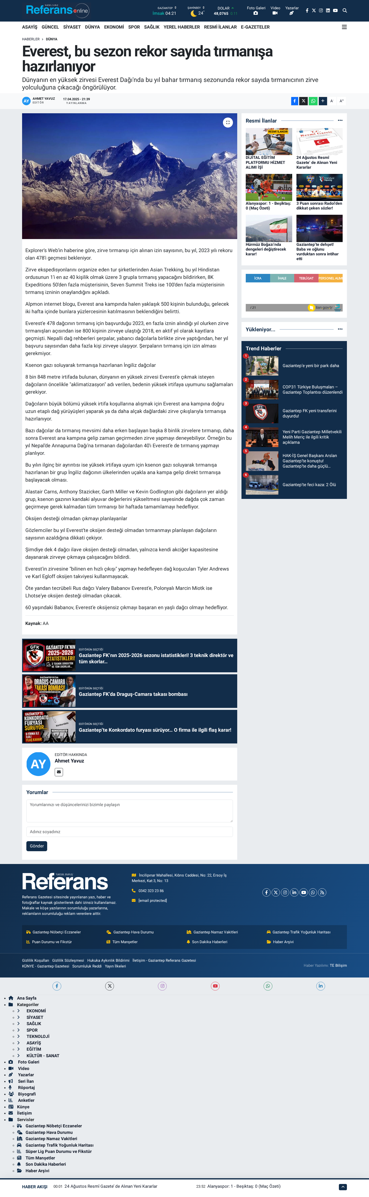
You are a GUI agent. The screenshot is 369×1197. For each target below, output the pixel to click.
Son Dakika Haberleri (209, 942)
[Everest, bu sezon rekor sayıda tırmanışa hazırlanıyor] (129, 176)
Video (23, 1068)
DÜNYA (92, 27)
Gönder (37, 845)
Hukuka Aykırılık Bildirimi (108, 960)
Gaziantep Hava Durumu (133, 932)
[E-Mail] (59, 772)
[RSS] (322, 892)
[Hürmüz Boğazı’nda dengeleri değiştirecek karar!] (269, 228)
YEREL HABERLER (182, 27)
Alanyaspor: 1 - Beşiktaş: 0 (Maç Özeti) (268, 205)
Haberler (31, 39)
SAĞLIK (151, 27)
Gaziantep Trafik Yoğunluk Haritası (302, 932)
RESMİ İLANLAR (220, 27)
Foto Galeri (28, 1061)
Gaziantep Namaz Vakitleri (216, 932)
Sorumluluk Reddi (87, 966)
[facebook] (56, 986)
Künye (23, 1106)
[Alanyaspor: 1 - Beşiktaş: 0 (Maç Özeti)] (269, 186)
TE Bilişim (338, 965)
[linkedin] (320, 986)
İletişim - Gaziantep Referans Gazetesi (164, 960)
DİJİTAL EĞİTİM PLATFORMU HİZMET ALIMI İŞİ (265, 162)
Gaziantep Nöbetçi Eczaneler (57, 932)
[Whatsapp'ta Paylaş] (313, 101)
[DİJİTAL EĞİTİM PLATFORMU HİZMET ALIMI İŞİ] (269, 141)
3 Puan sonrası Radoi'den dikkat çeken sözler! (319, 205)
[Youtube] (303, 892)
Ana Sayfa (26, 998)
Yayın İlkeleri (115, 966)
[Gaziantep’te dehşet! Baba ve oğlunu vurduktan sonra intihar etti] (319, 228)
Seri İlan (25, 1081)
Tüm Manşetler (125, 942)
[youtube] (215, 986)
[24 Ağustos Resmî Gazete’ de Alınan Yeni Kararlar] (319, 141)
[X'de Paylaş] (303, 101)
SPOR (134, 27)
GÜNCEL (50, 27)
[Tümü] (340, 120)
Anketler (25, 1100)
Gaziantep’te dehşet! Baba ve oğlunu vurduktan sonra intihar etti (317, 251)
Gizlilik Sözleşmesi (68, 960)
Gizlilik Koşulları (35, 960)
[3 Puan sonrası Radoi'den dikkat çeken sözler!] (319, 186)
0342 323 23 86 (151, 891)
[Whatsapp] (313, 892)
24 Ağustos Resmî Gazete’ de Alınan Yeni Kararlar (316, 162)
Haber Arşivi (283, 942)
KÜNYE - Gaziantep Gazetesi (45, 966)
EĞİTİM (33, 1049)
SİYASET (72, 27)
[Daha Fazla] (323, 101)
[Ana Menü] (344, 27)
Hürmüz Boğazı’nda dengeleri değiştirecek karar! (266, 249)
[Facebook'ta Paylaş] (294, 101)
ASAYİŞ (29, 27)
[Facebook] (266, 892)
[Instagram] (285, 892)
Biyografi (26, 1094)
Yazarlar (25, 1074)
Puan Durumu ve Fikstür (52, 942)
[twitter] (109, 986)
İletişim (24, 1113)
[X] (276, 892)
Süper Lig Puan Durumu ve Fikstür (59, 1151)
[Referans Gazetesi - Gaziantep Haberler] (56, 10)
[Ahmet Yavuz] (38, 763)
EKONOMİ (114, 27)
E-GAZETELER (255, 27)
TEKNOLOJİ (37, 1036)
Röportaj (26, 1087)
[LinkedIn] (294, 892)
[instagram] (162, 986)
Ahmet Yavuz (69, 761)
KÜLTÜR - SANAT (42, 1055)
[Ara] (345, 11)
